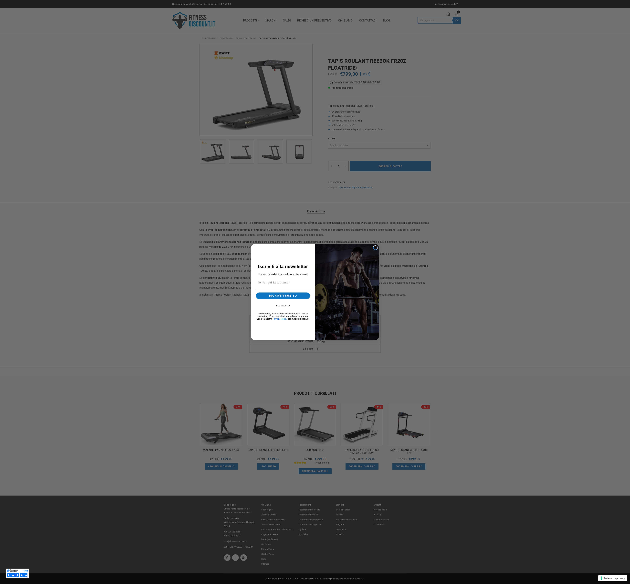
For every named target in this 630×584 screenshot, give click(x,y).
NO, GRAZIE (283, 305)
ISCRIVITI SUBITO (283, 295)
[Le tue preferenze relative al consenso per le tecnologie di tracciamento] (612, 578)
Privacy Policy (280, 318)
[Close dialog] (375, 248)
